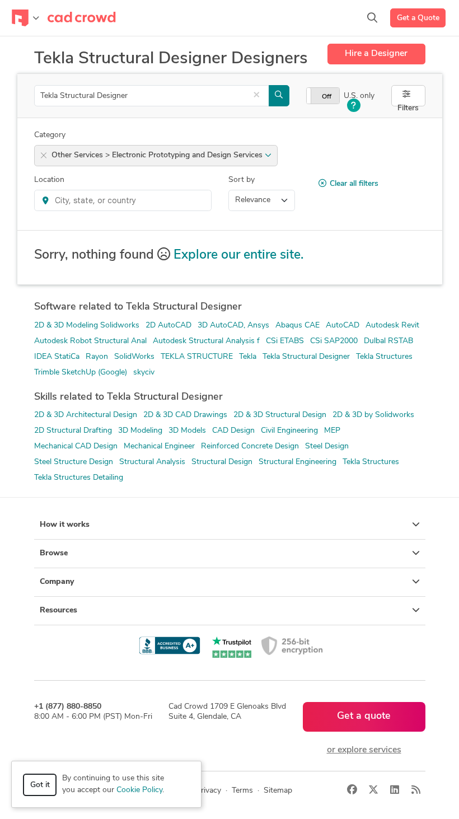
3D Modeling (140, 431)
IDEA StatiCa (56, 357)
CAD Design (233, 431)
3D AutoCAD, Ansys (233, 325)
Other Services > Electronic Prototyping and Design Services (158, 155)
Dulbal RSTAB (388, 341)
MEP (332, 431)
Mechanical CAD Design (76, 446)
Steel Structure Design (73, 462)
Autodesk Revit (392, 325)
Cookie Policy (139, 790)
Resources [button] (58, 610)
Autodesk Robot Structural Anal (90, 341)
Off (326, 96)
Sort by (241, 180)
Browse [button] (54, 553)
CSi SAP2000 (334, 341)
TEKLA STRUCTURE (197, 357)
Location (49, 180)
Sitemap (278, 791)
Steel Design (327, 446)
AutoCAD (342, 325)
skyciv (143, 372)
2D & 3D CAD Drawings (185, 415)
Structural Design (221, 462)
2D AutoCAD (168, 325)
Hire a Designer (376, 53)
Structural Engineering (297, 462)
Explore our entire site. (239, 255)
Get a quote (364, 717)
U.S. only (359, 96)
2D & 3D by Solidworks (373, 415)
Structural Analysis (152, 462)
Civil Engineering (289, 431)
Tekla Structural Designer (306, 357)
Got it (40, 785)
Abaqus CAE (297, 325)
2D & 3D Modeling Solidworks (86, 325)
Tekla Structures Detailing (78, 478)
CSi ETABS (285, 341)
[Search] (372, 18)
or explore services (364, 750)
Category (49, 135)
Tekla (247, 357)
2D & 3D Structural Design (279, 415)
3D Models (187, 431)
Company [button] (57, 582)
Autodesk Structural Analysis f (206, 341)
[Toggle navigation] (25, 18)
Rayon (97, 357)
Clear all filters (354, 184)
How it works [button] (65, 525)
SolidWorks (134, 357)
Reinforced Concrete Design (250, 446)
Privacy (208, 791)
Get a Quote (418, 18)
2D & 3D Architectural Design (85, 415)
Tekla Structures (384, 357)
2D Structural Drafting (73, 431)
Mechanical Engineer (159, 446)
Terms (242, 791)
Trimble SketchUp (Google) (80, 372)
